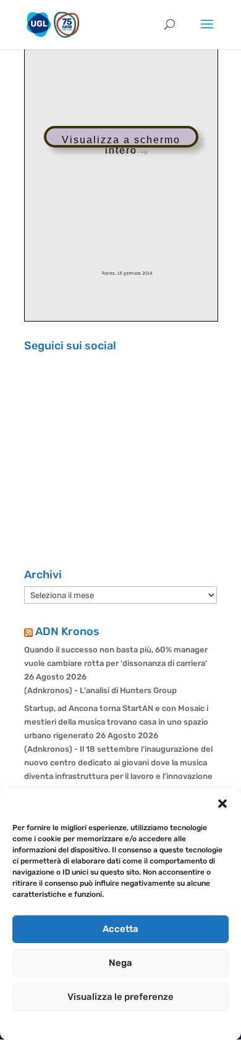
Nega (120, 962)
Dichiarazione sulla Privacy (132, 1024)
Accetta (120, 928)
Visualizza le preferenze (120, 996)
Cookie (67, 1024)
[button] (222, 803)
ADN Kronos (67, 631)
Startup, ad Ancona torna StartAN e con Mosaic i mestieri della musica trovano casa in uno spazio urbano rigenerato (116, 722)
